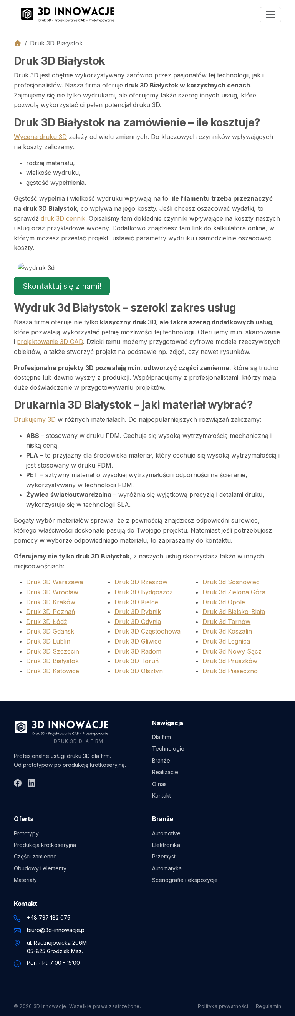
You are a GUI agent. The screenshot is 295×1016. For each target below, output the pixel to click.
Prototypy (26, 833)
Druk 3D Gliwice (137, 641)
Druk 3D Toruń (136, 661)
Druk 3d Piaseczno (230, 671)
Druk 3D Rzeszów (140, 582)
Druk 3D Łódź (46, 621)
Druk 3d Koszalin (227, 631)
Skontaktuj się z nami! (62, 286)
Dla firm (161, 737)
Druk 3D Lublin (48, 641)
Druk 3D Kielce (136, 602)
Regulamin (269, 1006)
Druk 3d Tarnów (226, 621)
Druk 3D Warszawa (54, 582)
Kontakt (161, 795)
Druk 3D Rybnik (137, 611)
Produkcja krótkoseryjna (45, 845)
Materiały (25, 880)
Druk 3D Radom (137, 651)
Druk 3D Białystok (52, 661)
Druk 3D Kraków (50, 602)
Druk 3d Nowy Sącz (232, 651)
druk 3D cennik (63, 218)
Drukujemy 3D (35, 419)
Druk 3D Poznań (50, 611)
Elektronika (166, 845)
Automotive (166, 833)
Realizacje (165, 772)
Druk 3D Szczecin (52, 651)
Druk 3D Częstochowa (147, 631)
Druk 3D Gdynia (137, 621)
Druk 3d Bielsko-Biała (233, 611)
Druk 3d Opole (223, 602)
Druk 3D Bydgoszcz (143, 592)
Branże (161, 760)
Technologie (168, 748)
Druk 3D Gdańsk (50, 631)
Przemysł (163, 856)
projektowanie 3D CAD (50, 341)
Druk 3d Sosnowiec (231, 582)
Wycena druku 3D (40, 137)
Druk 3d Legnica (226, 641)
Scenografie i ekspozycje (185, 880)
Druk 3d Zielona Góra (233, 592)
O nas (159, 784)
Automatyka (167, 868)
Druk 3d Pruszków (229, 661)
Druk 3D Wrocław (52, 592)
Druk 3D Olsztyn (138, 671)
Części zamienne (35, 856)
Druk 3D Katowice (52, 671)
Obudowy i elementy (40, 868)
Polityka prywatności (223, 1006)
